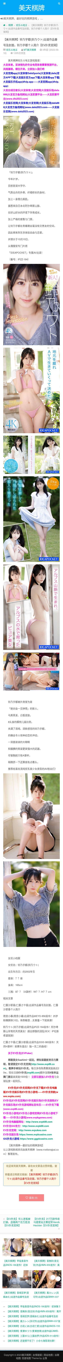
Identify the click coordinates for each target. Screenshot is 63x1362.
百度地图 (26, 1358)
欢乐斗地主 (21, 25)
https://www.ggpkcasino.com (36, 1138)
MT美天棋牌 (30, 49)
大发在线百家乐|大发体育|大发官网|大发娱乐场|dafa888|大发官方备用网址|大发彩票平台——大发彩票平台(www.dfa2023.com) (31, 94)
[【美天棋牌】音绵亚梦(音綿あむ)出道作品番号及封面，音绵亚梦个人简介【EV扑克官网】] (17, 1279)
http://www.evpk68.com (35, 1126)
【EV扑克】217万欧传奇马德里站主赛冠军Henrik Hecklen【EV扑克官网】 (46, 1222)
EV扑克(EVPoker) (22, 1053)
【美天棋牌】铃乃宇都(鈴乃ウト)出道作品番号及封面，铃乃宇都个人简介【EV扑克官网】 (32, 1179)
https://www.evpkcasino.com (35, 1134)
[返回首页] (4, 25)
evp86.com (33, 1072)
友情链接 (37, 1354)
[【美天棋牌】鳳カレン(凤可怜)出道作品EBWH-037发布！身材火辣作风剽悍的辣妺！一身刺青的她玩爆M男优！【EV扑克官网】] (47, 1279)
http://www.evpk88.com (39, 1121)
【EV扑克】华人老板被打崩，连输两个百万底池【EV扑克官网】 (16, 1222)
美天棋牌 (26, 1354)
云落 (44, 1358)
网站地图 (48, 1354)
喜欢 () (33, 1197)
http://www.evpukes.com (33, 1130)
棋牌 (10, 25)
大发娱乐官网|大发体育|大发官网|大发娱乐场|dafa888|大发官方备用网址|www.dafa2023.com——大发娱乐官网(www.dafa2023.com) (31, 107)
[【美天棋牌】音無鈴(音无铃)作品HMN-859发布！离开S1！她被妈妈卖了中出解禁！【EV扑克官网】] (47, 1247)
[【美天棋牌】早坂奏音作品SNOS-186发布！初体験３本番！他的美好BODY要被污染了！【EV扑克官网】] (17, 1247)
